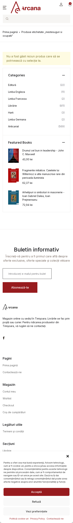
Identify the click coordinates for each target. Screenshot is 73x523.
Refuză (36, 501)
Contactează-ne (55, 518)
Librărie (12, 105)
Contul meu (9, 391)
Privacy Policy (37, 518)
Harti (10, 112)
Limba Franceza (17, 98)
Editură (12, 84)
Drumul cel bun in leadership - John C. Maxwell (43, 152)
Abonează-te (20, 287)
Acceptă (36, 492)
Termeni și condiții (13, 431)
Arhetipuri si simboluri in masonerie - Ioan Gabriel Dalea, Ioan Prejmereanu (43, 196)
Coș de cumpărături (14, 412)
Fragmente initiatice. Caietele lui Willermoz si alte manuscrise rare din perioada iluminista (43, 174)
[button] (67, 456)
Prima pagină (10, 31)
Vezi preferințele (36, 511)
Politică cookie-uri (19, 518)
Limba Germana (17, 119)
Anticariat (13, 126)
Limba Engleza (16, 91)
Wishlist (7, 398)
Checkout (8, 405)
